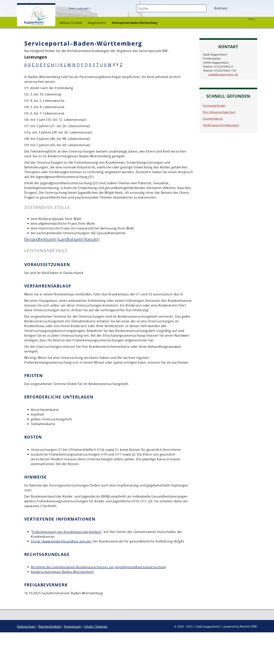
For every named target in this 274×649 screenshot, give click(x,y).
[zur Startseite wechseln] (36, 24)
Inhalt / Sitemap (95, 626)
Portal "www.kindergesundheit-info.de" (61, 541)
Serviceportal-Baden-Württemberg (134, 23)
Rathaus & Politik (70, 23)
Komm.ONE (248, 626)
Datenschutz (26, 626)
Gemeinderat (213, 119)
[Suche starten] (207, 9)
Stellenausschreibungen (221, 125)
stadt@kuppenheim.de (223, 74)
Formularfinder (214, 106)
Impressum (72, 626)
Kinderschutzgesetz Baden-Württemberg (62, 572)
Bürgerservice (97, 23)
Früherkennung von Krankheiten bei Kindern (66, 532)
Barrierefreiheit (50, 626)
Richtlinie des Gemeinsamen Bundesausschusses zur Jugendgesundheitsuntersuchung (98, 567)
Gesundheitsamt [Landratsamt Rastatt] (62, 239)
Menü (251, 19)
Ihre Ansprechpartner (219, 112)
